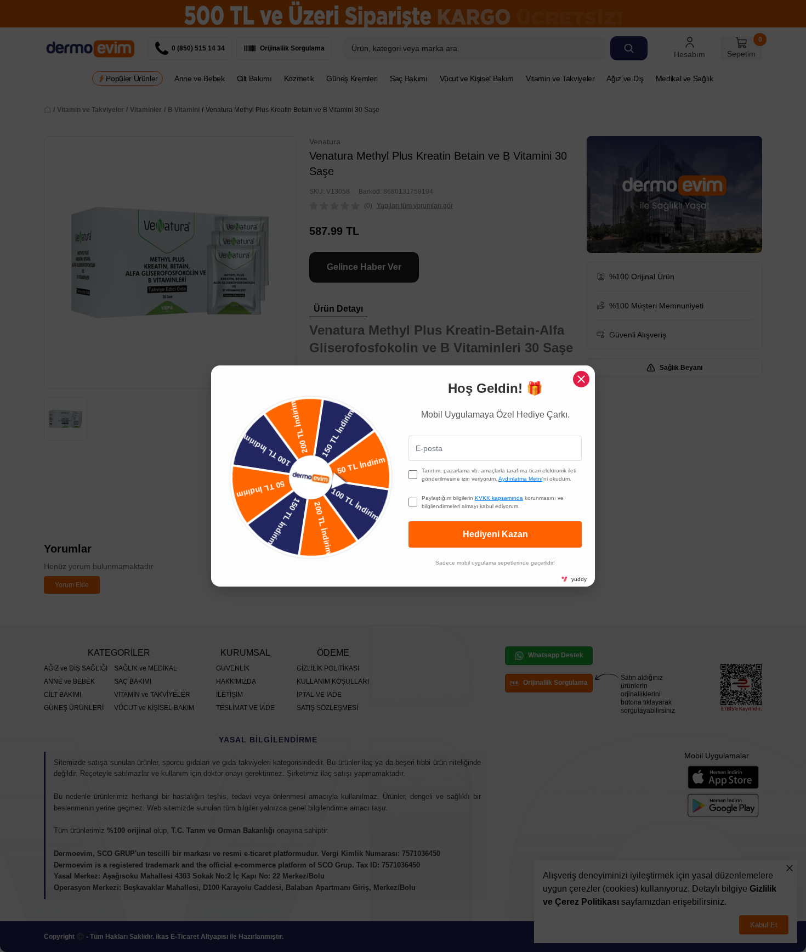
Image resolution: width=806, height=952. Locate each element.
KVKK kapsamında (499, 498)
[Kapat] (581, 379)
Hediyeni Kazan (495, 534)
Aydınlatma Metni (520, 479)
